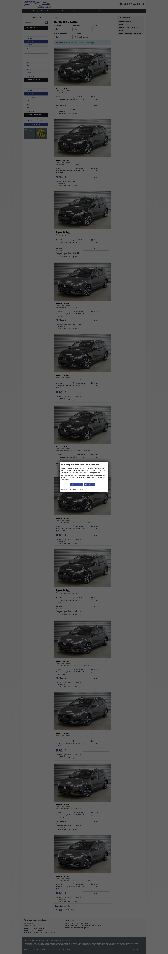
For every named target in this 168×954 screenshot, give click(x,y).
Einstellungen (101, 485)
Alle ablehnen (89, 485)
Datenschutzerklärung (69, 489)
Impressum (82, 489)
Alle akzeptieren (76, 485)
